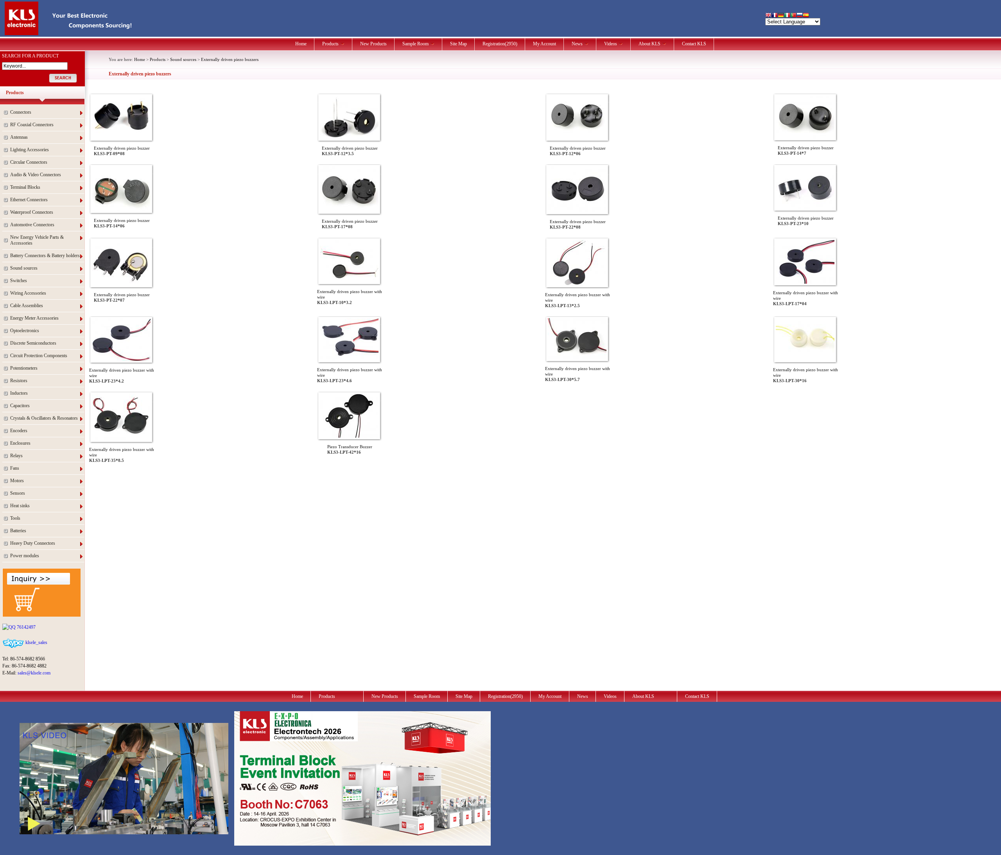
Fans (14, 468)
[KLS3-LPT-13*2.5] (577, 284)
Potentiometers (24, 368)
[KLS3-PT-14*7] (805, 137)
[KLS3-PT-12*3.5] (349, 137)
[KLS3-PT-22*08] (577, 211)
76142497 (26, 627)
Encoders (18, 430)
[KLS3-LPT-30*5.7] (577, 358)
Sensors (17, 493)
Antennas (19, 137)
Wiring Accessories (28, 293)
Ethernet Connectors (29, 199)
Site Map (458, 44)
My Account (544, 44)
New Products (373, 44)
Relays (16, 455)
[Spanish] (806, 16)
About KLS (649, 44)
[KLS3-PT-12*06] (577, 137)
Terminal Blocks (25, 187)
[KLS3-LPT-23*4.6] (349, 359)
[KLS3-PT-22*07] (121, 284)
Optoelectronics (24, 330)
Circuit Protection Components (38, 355)
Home (301, 44)
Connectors (20, 112)
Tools (15, 518)
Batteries (18, 530)
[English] (768, 16)
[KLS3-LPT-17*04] (805, 282)
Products (330, 44)
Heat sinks (20, 505)
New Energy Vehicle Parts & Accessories (37, 240)
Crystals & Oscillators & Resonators (44, 418)
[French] (774, 16)
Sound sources (24, 268)
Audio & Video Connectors (35, 174)
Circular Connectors (28, 162)
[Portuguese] (793, 16)
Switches (18, 280)
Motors (17, 480)
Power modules (24, 555)
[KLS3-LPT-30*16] (805, 359)
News (577, 44)
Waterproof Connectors (31, 212)
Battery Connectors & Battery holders (45, 255)
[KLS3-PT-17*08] (349, 210)
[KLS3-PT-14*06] (121, 210)
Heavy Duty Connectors (32, 543)
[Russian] (799, 16)
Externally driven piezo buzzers (229, 59)
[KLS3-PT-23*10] (805, 207)
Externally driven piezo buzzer (122, 148)
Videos (610, 44)
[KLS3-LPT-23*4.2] (121, 359)
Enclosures (20, 443)
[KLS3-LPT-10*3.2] (349, 281)
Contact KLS (694, 44)
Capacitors (20, 405)
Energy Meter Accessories (34, 318)
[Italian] (787, 16)
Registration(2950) (500, 44)
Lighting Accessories (29, 149)
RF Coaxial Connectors (32, 124)
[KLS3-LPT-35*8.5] (121, 439)
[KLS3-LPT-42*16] (349, 436)
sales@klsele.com (34, 673)
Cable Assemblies (26, 305)
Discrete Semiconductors (33, 343)
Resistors (18, 380)
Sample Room (415, 44)
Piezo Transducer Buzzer (349, 446)
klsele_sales (35, 642)
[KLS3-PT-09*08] (121, 137)
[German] (781, 16)
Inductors (19, 393)
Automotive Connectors (32, 224)
